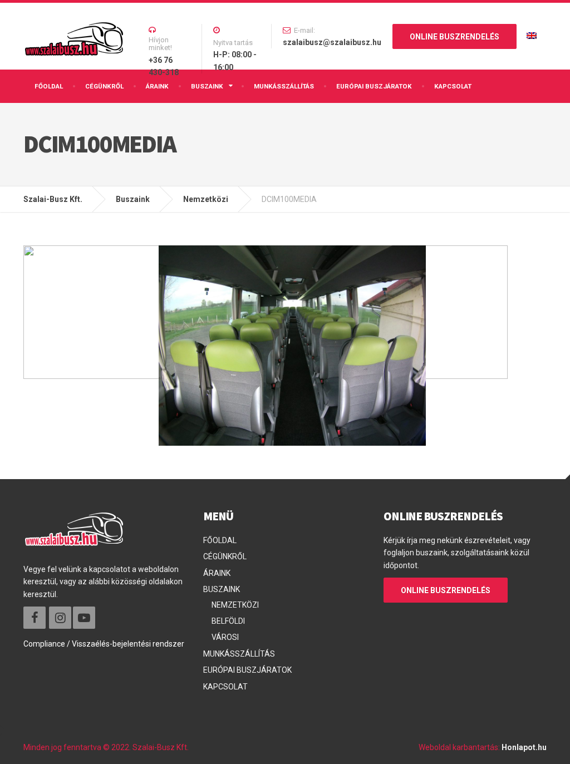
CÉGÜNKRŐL (104, 86)
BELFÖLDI (228, 621)
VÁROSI (225, 637)
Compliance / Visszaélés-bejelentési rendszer (103, 643)
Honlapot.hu (524, 747)
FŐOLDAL (49, 86)
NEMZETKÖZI (235, 604)
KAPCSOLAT (452, 86)
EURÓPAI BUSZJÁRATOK (374, 86)
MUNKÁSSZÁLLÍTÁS (284, 86)
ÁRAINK (157, 86)
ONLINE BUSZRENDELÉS (454, 36)
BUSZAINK (207, 86)
